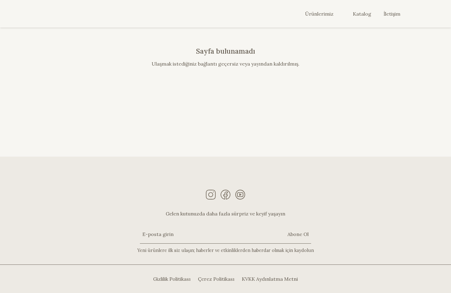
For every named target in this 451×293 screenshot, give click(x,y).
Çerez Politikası (216, 279)
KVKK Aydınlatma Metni (270, 279)
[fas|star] (211, 195)
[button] (337, 14)
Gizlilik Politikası (172, 279)
